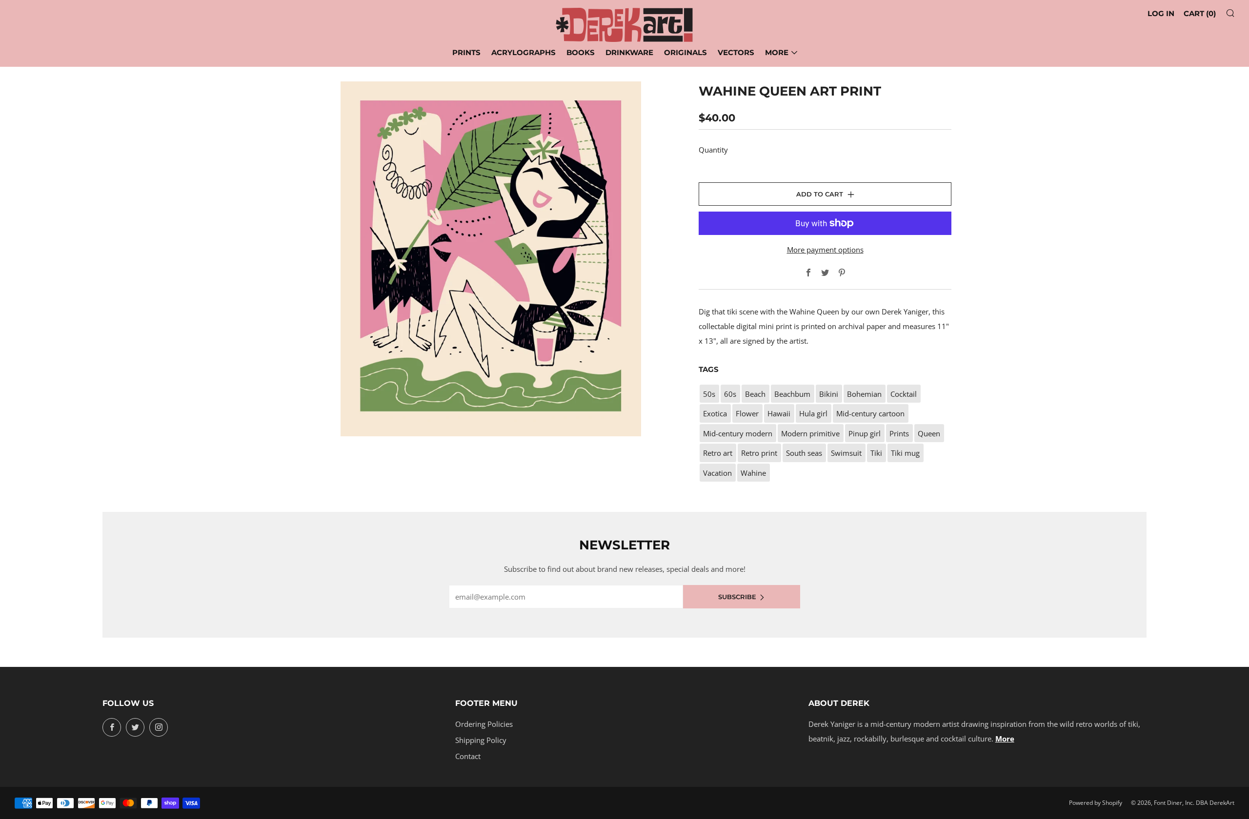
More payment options (825, 249)
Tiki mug (905, 453)
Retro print (759, 453)
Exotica (715, 413)
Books (580, 52)
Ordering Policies (484, 724)
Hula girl (813, 413)
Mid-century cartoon (870, 413)
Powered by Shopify (1095, 803)
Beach (755, 394)
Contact (468, 756)
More (776, 52)
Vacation (717, 473)
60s (730, 394)
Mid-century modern (737, 433)
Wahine (753, 473)
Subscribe (737, 597)
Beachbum (792, 394)
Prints (466, 52)
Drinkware (629, 52)
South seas (804, 453)
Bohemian (864, 394)
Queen (929, 433)
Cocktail (903, 394)
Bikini (828, 394)
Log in (1161, 13)
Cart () (1200, 13)
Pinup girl (864, 433)
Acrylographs (523, 52)
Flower (747, 413)
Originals (685, 52)
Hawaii (778, 413)
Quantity (713, 150)
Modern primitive (810, 433)
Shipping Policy (480, 740)
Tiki (876, 453)
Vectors (736, 52)
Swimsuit (846, 453)
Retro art (717, 453)
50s (709, 394)
